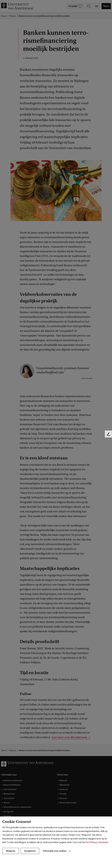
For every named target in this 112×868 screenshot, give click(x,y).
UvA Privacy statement (97, 842)
